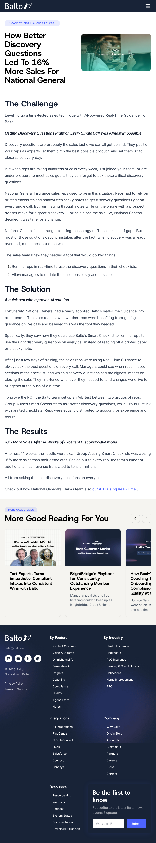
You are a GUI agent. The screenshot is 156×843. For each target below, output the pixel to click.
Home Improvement (120, 679)
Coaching (59, 679)
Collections (114, 673)
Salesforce (60, 753)
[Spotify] (37, 658)
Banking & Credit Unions (123, 666)
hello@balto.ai (14, 648)
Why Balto (113, 726)
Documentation (63, 822)
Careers (112, 760)
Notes (57, 706)
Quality (57, 693)
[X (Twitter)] (28, 658)
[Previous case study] (135, 518)
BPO (110, 686)
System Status (62, 815)
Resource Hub (62, 795)
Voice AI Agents (63, 652)
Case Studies (20, 23)
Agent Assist (61, 700)
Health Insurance (118, 646)
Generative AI (62, 666)
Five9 (56, 747)
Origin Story (114, 733)
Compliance (60, 686)
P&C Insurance (116, 659)
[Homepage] (24, 6)
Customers (114, 747)
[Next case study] (146, 518)
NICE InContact (63, 740)
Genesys (58, 767)
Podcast (58, 808)
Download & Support (66, 829)
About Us (113, 740)
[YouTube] (18, 658)
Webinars (59, 802)
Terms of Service (16, 689)
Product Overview (65, 646)
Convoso (58, 760)
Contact (112, 773)
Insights (58, 673)
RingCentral (60, 733)
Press (110, 767)
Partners (112, 753)
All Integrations (63, 726)
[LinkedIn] (8, 658)
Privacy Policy (14, 683)
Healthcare (114, 652)
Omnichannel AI (63, 659)
